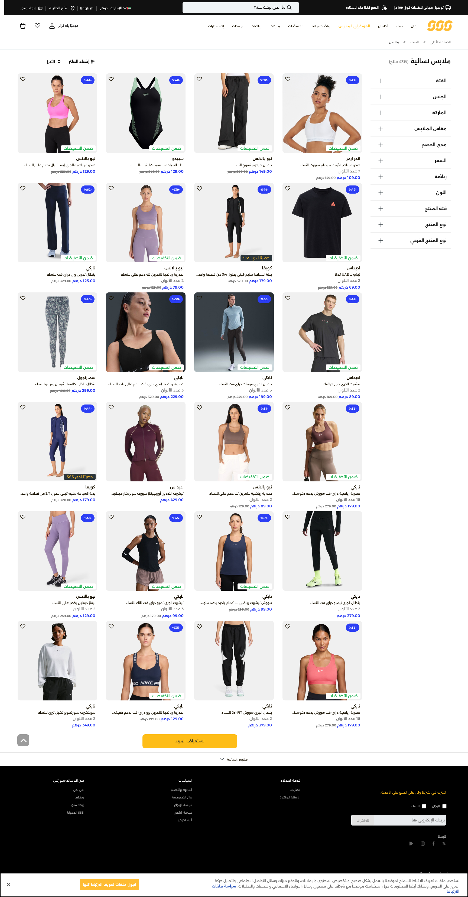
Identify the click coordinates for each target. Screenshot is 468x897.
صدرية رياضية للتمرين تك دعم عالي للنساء (152, 274)
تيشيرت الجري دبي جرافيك (341, 384)
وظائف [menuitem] (79, 797)
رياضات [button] (256, 26)
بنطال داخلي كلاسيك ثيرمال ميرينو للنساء (65, 384)
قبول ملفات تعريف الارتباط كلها (109, 884)
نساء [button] (399, 26)
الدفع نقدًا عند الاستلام (362, 7)
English (87, 8)
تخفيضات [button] (295, 26)
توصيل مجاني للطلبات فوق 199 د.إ (419, 7)
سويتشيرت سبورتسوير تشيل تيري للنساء (66, 712)
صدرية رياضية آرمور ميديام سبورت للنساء (330, 165)
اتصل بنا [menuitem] (295, 790)
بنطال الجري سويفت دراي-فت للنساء (245, 384)
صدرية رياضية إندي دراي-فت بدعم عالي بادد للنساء (146, 384)
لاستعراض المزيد (189, 741)
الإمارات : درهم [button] (111, 8)
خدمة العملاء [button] (291, 780)
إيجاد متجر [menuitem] (77, 805)
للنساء (414, 42)
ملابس (394, 42)
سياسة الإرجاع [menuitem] (183, 805)
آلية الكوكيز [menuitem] (185, 820)
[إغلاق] (9, 885)
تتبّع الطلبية (58, 8)
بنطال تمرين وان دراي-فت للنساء (71, 274)
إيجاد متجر (28, 8)
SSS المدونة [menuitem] (75, 812)
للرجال (436, 806)
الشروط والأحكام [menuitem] (181, 790)
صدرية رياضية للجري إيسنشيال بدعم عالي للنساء (59, 165)
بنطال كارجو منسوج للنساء (252, 165)
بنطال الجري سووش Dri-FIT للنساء (247, 712)
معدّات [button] (237, 26)
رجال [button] (414, 26)
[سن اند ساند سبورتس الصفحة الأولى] (440, 25)
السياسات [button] (185, 780)
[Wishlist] (37, 25)
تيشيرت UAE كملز (347, 274)
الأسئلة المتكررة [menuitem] (290, 797)
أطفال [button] (383, 26)
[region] (234, 885)
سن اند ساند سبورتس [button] (68, 780)
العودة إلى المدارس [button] (354, 26)
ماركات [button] (275, 26)
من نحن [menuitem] (78, 790)
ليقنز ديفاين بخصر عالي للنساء (73, 603)
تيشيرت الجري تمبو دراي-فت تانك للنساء (155, 603)
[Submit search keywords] (294, 7)
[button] (82, 61)
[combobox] (241, 7)
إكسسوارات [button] (216, 26)
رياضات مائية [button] (320, 26)
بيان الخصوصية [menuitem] (182, 797)
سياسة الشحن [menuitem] (183, 812)
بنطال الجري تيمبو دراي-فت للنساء (335, 603)
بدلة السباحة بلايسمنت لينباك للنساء (157, 165)
